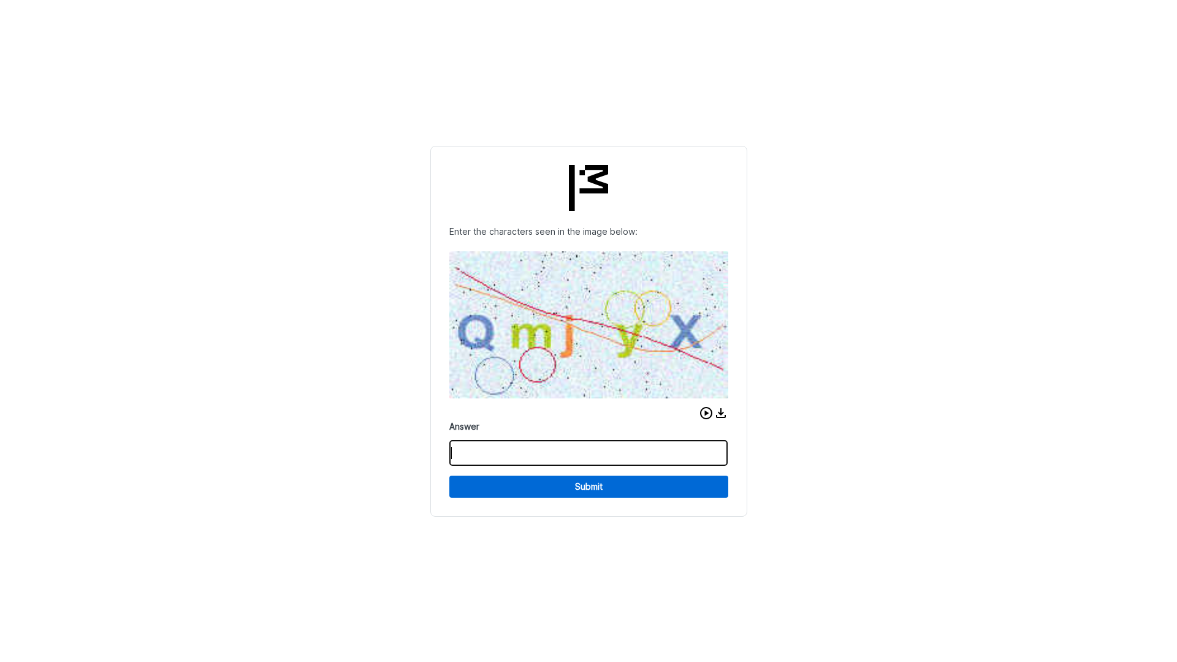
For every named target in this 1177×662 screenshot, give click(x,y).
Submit (589, 486)
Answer (464, 426)
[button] (706, 413)
